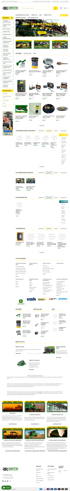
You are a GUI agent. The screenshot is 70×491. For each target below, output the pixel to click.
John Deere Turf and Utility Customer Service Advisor (30, 187)
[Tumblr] (67, 15)
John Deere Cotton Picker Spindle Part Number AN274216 (61, 71)
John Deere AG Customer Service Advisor (20, 187)
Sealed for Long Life (34, 360)
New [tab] (34, 53)
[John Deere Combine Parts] (34, 433)
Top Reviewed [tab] (64, 130)
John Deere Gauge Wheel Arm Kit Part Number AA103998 (20, 71)
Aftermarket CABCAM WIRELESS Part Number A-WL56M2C (34, 94)
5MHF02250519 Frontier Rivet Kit (28, 143)
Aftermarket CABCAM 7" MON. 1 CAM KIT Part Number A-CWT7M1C (48, 94)
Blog (40, 15)
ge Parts (15, 423)
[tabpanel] (42, 28)
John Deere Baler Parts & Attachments (57, 440)
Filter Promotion (6, 28)
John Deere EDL (6, 31)
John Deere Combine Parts (63, 151)
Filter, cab (63, 222)
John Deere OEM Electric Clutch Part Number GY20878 (48, 71)
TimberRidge (31, 288)
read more (18, 353)
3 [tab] (41, 36)
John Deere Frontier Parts (7, 62)
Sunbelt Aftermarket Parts (7, 38)
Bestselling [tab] (27, 53)
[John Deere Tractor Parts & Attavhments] (12, 433)
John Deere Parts (7, 34)
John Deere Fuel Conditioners (6, 78)
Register (66, 1)
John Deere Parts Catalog (22, 15)
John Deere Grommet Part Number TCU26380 (19, 211)
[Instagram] (65, 15)
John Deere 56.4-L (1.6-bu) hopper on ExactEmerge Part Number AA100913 (21, 94)
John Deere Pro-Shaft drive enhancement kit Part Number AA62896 (21, 117)
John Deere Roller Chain (7, 73)
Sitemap (37, 482)
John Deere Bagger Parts (48, 285)
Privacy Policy (48, 15)
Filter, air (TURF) (46, 267)
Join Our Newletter (33, 17)
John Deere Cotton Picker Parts (63, 156)
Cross (4, 103)
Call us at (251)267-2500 (8, 477)
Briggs (30, 285)
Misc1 (17, 281)
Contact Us (34, 15)
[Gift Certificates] (61, 8)
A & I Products (6, 100)
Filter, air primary (46, 270)
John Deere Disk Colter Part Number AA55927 (49, 116)
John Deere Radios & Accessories (7, 82)
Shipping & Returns (21, 17)
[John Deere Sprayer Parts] (57, 406)
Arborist (30, 284)
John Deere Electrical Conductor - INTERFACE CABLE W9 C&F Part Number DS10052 (62, 244)
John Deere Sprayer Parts (63, 146)
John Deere (5, 93)
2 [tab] (40, 36)
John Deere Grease (7, 70)
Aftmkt (30, 282)
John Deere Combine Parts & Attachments (35, 440)
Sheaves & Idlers (46, 291)
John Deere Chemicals (5, 86)
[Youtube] (63, 15)
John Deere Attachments (6, 46)
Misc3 (17, 284)
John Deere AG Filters (20, 266)
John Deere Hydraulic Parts (6, 58)
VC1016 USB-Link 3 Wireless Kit (20, 243)
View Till (10, 423)
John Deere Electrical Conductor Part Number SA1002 (51, 243)
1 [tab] (39, 36)
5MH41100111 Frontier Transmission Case (54, 144)
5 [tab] (44, 36)
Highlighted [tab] (48, 130)
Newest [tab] (56, 130)
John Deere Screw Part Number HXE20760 (45, 323)
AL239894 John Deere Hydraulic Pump (19, 144)
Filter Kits (63, 204)
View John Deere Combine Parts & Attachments (34, 450)
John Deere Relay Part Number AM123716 (44, 332)
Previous (18, 29)
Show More (41, 125)
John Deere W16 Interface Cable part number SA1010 (30, 243)
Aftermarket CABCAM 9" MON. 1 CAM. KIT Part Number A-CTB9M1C (61, 94)
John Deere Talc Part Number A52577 (33, 116)
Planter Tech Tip (20, 346)
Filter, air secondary (46, 271)
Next (65, 29)
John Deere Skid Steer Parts (6, 54)
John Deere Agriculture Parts (7, 21)
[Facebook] (61, 15)
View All (4, 105)
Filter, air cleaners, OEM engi (63, 212)
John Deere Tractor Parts (20, 268)
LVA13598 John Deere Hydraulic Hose (45, 144)
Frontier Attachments (60, 281)
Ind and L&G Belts (32, 287)
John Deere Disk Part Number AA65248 (60, 116)
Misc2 (17, 282)
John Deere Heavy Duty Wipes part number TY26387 (35, 71)
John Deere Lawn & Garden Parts (7, 42)
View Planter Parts (35, 423)
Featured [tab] (19, 53)
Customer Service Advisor (7, 25)
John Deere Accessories (6, 50)
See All (17, 276)
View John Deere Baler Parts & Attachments (57, 450)
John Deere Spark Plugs (47, 290)
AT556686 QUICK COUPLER (36, 143)
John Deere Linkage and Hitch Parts (7, 67)
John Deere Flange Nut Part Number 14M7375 (45, 315)
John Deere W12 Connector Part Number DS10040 (40, 243)
